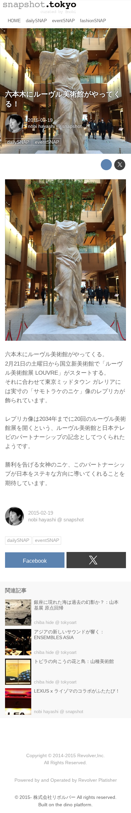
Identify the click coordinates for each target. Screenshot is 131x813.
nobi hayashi (41, 126)
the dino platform (73, 804)
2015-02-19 (40, 120)
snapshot (72, 126)
